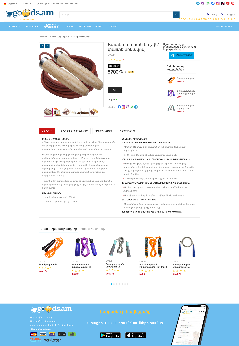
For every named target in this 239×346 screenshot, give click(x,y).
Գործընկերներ (65, 325)
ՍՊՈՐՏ (68, 26)
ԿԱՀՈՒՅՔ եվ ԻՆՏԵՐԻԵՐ (90, 26)
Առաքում (35, 321)
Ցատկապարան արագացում (186, 106)
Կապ (49, 317)
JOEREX (76, 261)
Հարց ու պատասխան (41, 325)
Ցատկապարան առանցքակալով (186, 92)
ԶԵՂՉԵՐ (113, 26)
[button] (42, 46)
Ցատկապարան (186, 78)
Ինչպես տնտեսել (223, 26)
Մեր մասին (36, 317)
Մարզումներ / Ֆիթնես (60, 37)
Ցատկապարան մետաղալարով (182, 265)
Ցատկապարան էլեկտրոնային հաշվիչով (153, 265)
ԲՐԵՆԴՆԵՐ (31, 26)
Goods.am (43, 37)
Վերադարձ (50, 321)
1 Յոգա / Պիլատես (81, 37)
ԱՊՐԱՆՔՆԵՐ (13, 26)
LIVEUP (42, 261)
